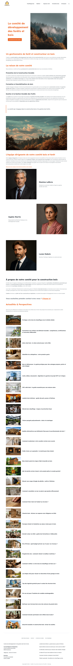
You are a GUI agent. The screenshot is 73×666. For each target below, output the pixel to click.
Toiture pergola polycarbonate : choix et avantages (37, 420)
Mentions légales (25, 638)
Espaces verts (46, 3)
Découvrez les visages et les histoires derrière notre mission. (19, 166)
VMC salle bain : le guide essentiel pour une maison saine (38, 387)
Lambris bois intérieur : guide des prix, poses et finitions (38, 398)
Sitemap (49, 664)
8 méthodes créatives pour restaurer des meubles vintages (52, 649)
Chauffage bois (30, 3)
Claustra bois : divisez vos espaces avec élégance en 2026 (39, 513)
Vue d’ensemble (48, 638)
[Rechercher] (68, 3)
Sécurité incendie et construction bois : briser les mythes (38, 624)
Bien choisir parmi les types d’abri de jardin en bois (37, 461)
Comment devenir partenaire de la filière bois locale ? (38, 614)
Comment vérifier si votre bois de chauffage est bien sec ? (39, 563)
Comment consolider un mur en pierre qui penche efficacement (40, 491)
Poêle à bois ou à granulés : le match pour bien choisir (38, 451)
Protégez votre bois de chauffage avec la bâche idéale (38, 320)
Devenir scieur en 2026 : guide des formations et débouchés (39, 534)
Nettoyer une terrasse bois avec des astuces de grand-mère (39, 604)
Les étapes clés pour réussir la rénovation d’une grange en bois (40, 573)
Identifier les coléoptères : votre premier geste (36, 354)
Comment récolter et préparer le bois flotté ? (49, 655)
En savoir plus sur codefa (15, 39)
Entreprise (63, 3)
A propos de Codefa (40, 638)
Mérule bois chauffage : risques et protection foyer (37, 409)
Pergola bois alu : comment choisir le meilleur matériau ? (39, 554)
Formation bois (55, 3)
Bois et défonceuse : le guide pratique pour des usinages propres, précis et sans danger (44, 365)
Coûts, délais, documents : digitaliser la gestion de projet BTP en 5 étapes (43, 376)
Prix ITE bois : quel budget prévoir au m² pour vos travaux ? (40, 544)
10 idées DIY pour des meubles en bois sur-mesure (50, 652)
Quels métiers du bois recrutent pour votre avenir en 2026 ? (52, 646)
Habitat (38, 3)
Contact (32, 638)
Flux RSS (45, 664)
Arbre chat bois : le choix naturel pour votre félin (36, 343)
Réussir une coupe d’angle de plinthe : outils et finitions (38, 481)
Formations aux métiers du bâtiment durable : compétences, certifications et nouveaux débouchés (44, 331)
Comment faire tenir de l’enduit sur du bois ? (35, 502)
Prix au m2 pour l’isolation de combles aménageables (38, 593)
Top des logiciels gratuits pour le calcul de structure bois (39, 583)
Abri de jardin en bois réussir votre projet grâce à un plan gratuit (41, 471)
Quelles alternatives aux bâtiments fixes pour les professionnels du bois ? (43, 431)
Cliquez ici (46, 299)
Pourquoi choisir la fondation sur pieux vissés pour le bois (39, 524)
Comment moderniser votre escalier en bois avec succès (38, 441)
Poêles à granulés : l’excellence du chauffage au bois (51, 658)
